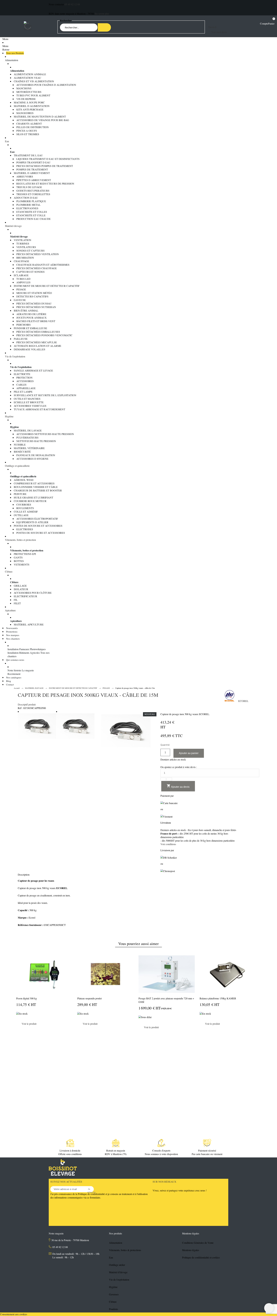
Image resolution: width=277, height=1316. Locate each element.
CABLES (21, 384)
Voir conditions (168, 844)
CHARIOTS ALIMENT (29, 123)
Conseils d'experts (161, 1150)
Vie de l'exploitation (15, 356)
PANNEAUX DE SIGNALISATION (35, 455)
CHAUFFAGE (21, 261)
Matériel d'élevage (118, 1272)
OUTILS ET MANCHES (27, 398)
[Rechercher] (104, 27)
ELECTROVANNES (27, 208)
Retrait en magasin (115, 1150)
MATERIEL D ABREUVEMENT (32, 173)
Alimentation (11, 60)
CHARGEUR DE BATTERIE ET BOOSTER (38, 490)
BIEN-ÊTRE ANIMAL (26, 310)
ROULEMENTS (25, 508)
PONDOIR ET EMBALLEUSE (30, 328)
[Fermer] (259, 1033)
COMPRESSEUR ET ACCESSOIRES (34, 483)
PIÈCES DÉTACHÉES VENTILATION (37, 254)
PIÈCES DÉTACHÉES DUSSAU (34, 303)
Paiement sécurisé (207, 1150)
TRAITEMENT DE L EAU (28, 155)
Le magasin (28, 670)
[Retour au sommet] (269, 1308)
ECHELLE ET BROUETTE (29, 402)
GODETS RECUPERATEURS (32, 190)
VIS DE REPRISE (26, 99)
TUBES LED (23, 278)
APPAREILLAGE (26, 388)
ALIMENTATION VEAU (27, 77)
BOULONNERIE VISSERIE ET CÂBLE (36, 487)
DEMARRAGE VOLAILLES (29, 349)
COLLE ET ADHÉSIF (26, 511)
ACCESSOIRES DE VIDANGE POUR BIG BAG (42, 120)
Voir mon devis (219, 32)
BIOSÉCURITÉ (22, 451)
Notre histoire (14, 670)
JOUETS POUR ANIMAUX (31, 317)
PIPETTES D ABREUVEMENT (33, 180)
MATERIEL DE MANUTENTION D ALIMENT (40, 116)
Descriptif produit (27, 704)
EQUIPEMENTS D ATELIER (32, 522)
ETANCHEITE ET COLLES (31, 211)
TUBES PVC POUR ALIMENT (33, 95)
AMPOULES (23, 282)
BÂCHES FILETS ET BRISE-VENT (35, 321)
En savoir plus (102, 13)
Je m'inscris (89, 1189)
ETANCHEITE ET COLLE (31, 215)
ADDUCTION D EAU (26, 197)
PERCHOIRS (23, 324)
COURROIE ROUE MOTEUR (30, 501)
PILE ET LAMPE (23, 391)
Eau (7, 141)
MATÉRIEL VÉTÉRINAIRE (29, 448)
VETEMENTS (21, 564)
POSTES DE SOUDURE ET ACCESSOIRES (38, 525)
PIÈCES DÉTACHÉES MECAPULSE (36, 342)
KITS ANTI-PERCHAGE (29, 109)
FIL (16, 599)
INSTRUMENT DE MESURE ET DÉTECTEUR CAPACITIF (47, 285)
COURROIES (23, 504)
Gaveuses (114, 1294)
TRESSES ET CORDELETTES (33, 194)
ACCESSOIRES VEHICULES (30, 405)
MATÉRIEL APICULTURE (29, 624)
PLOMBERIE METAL (28, 204)
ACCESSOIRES (25, 381)
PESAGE (21, 289)
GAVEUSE (20, 300)
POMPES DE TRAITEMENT (32, 169)
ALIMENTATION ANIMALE (30, 74)
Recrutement (14, 673)
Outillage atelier (117, 1264)
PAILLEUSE (21, 338)
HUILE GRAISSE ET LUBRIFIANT (33, 497)
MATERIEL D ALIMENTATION (32, 106)
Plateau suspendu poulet (89, 998)
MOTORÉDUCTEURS (28, 91)
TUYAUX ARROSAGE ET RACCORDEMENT (39, 409)
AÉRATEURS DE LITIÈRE (31, 314)
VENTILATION (22, 240)
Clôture (9, 571)
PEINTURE (20, 494)
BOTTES (19, 561)
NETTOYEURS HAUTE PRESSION (36, 441)
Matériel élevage (13, 226)
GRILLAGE (20, 585)
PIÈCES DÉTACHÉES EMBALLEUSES (38, 331)
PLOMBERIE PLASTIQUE (31, 201)
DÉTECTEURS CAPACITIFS (32, 296)
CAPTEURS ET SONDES (30, 271)
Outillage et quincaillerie (17, 465)
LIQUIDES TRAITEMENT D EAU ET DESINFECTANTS (48, 158)
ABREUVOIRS (24, 176)
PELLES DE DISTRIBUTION (32, 127)
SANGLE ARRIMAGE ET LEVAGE (33, 370)
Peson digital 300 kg (26, 998)
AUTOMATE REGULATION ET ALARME (37, 345)
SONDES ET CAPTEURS (30, 250)
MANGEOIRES (25, 113)
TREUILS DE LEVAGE (29, 187)
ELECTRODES (24, 529)
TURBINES (22, 243)
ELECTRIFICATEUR (25, 596)
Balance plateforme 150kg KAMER (218, 998)
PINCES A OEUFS (26, 130)
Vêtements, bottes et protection (20, 539)
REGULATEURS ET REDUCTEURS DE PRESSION (45, 183)
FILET (17, 603)
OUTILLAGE (21, 515)
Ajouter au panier (188, 753)
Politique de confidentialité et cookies (201, 1257)
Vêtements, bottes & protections (125, 1250)
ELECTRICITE (22, 374)
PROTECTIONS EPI (25, 554)
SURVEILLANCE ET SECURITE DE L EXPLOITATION (45, 395)
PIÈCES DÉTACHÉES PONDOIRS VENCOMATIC (44, 335)
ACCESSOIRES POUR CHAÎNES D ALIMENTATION (46, 84)
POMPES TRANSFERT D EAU (33, 162)
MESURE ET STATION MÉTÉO (34, 293)
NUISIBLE (20, 444)
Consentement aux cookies (13, 1314)
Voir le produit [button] (29, 1023)
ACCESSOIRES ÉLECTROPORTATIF (37, 518)
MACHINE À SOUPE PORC (29, 102)
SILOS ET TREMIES (27, 134)
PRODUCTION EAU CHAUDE (33, 218)
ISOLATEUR (21, 589)
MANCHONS (23, 88)
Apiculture (10, 610)
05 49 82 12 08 (72, 4)
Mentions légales (190, 1250)
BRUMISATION (25, 257)
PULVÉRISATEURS (27, 437)
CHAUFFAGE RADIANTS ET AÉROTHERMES (42, 264)
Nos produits (115, 1233)
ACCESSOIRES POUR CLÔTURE (33, 592)
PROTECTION (24, 377)
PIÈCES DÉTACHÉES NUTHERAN (36, 307)
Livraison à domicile (70, 1150)
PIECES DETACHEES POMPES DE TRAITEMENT (44, 166)
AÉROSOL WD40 (23, 479)
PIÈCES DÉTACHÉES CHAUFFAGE (36, 268)
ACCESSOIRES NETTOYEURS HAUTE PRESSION (45, 434)
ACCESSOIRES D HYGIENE (32, 458)
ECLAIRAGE (21, 275)
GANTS (18, 557)
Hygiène (9, 416)
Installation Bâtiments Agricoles (24, 652)
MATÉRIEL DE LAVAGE (28, 430)
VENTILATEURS (26, 247)
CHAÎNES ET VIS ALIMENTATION (34, 81)
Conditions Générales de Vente (198, 1242)
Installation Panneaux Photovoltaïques (27, 649)
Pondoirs (113, 1309)
